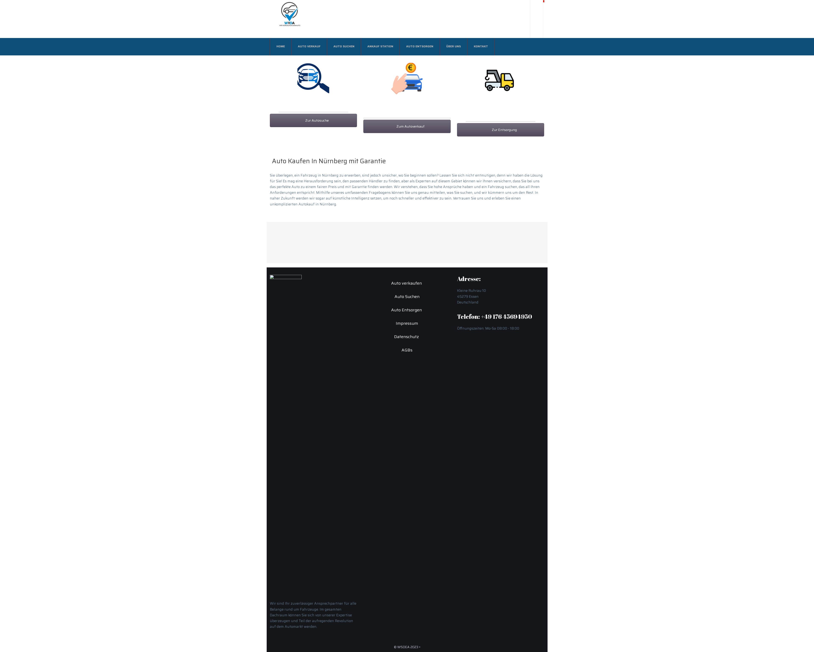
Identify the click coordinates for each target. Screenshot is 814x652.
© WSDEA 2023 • (407, 647)
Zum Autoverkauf (410, 126)
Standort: (386, 247)
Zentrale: (385, 234)
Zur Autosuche (316, 120)
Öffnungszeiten (484, 234)
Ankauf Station (380, 46)
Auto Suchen (343, 46)
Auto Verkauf (309, 46)
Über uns (453, 46)
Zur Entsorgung (504, 129)
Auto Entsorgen (419, 46)
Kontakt (481, 46)
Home (280, 46)
